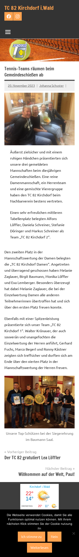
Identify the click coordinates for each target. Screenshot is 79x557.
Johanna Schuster (51, 85)
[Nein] (73, 533)
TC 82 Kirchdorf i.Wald (29, 8)
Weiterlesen (39, 547)
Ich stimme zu (31, 536)
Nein (54, 536)
